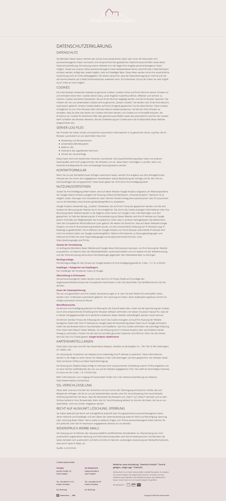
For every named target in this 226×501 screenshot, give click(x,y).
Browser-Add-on (78, 326)
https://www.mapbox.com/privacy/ (72, 380)
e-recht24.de (70, 448)
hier (164, 282)
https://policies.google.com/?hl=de (72, 240)
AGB (73, 495)
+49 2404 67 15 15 (67, 482)
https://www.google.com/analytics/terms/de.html (108, 236)
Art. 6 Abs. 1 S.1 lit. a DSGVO (151, 263)
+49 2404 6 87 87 (94, 482)
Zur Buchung (61, 490)
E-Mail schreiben (63, 484)
